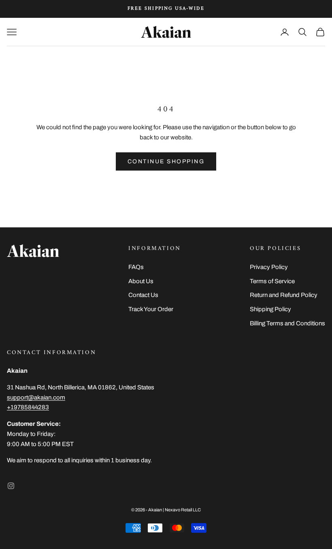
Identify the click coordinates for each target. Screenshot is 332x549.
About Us (140, 281)
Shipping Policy (270, 309)
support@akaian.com (36, 397)
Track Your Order (150, 309)
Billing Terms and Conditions (287, 323)
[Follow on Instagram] (11, 486)
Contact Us (143, 295)
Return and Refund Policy (283, 295)
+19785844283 (28, 407)
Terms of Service (272, 281)
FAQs (136, 267)
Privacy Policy (269, 267)
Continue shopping (166, 161)
